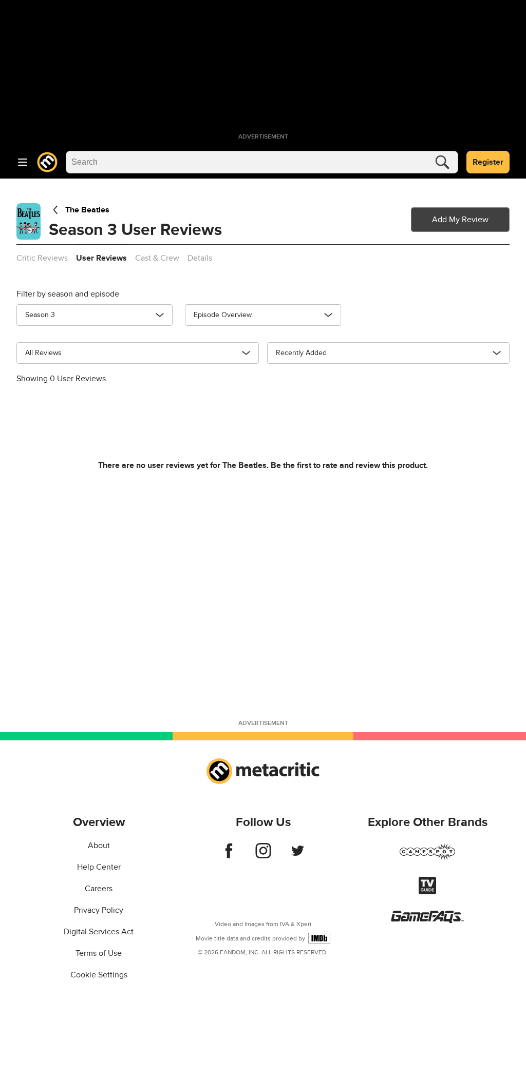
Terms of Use (99, 953)
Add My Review (460, 219)
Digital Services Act (99, 932)
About (99, 845)
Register (488, 162)
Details (199, 258)
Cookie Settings (98, 975)
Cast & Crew (157, 258)
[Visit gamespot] (427, 858)
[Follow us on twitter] (298, 856)
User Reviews (101, 258)
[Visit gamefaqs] (427, 920)
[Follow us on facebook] (229, 856)
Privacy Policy (98, 910)
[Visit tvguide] (427, 892)
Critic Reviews (42, 258)
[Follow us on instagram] (263, 856)
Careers (98, 888)
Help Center (99, 867)
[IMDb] (319, 938)
